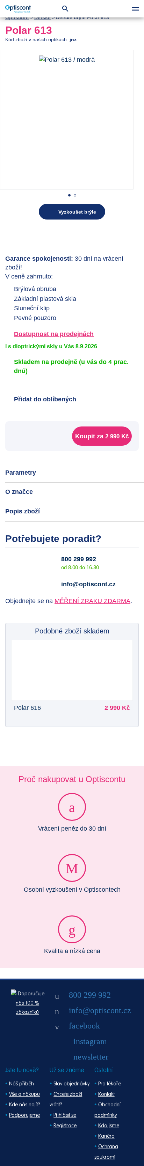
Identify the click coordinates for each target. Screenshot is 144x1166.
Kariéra (106, 1136)
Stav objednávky (71, 1083)
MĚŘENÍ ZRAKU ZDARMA (92, 600)
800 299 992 (78, 559)
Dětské (42, 17)
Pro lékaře (109, 1083)
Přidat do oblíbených (45, 399)
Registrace (65, 1125)
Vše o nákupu (24, 1094)
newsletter (90, 1056)
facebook (84, 1025)
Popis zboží (22, 511)
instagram (90, 1041)
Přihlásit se (64, 1115)
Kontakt (106, 1094)
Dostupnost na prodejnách (54, 334)
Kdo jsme (108, 1125)
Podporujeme (24, 1115)
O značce (19, 491)
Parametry (20, 472)
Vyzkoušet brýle (77, 212)
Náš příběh (21, 1083)
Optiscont (17, 17)
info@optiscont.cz (88, 584)
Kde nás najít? (24, 1104)
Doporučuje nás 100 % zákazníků (30, 1003)
